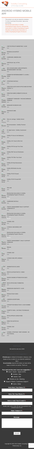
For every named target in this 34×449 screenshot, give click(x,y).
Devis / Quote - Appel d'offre (17, 372)
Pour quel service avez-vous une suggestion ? (17, 370)
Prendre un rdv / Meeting (17, 379)
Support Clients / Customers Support (17, 381)
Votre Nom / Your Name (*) (17, 387)
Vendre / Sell (17, 376)
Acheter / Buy (17, 374)
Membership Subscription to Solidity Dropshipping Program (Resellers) (17, 28)
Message (17, 417)
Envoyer (17, 433)
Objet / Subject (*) (17, 410)
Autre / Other (17, 384)
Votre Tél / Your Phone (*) (17, 394)
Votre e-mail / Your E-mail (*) (17, 400)
